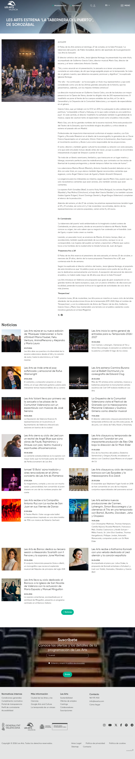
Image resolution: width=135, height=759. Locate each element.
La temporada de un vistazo (43, 707)
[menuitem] (16, 702)
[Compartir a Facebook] (62, 315)
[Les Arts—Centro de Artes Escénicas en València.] (25, 5)
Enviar (67, 674)
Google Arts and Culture (41, 704)
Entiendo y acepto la (68, 663)
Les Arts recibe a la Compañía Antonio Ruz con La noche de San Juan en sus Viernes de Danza (43, 503)
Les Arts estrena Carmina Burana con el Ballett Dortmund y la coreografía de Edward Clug (110, 371)
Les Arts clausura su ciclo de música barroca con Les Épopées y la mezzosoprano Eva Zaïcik (112, 472)
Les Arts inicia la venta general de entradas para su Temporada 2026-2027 (112, 334)
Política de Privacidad (72, 668)
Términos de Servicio (86, 668)
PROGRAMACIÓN (60, 5)
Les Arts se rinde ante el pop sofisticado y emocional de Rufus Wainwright (43, 371)
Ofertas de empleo (68, 701)
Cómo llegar (94, 705)
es (106, 5)
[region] (28, 70)
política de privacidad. (76, 663)
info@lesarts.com (96, 701)
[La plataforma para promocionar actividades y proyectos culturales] (129, 750)
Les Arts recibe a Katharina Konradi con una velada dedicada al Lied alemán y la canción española (112, 552)
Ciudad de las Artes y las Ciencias (41, 699)
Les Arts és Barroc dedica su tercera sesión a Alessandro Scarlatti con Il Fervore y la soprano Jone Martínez (44, 552)
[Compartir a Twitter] (59, 315)
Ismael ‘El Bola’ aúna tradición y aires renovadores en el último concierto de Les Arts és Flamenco (43, 472)
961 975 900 (94, 698)
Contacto (94, 694)
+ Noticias (67, 612)
